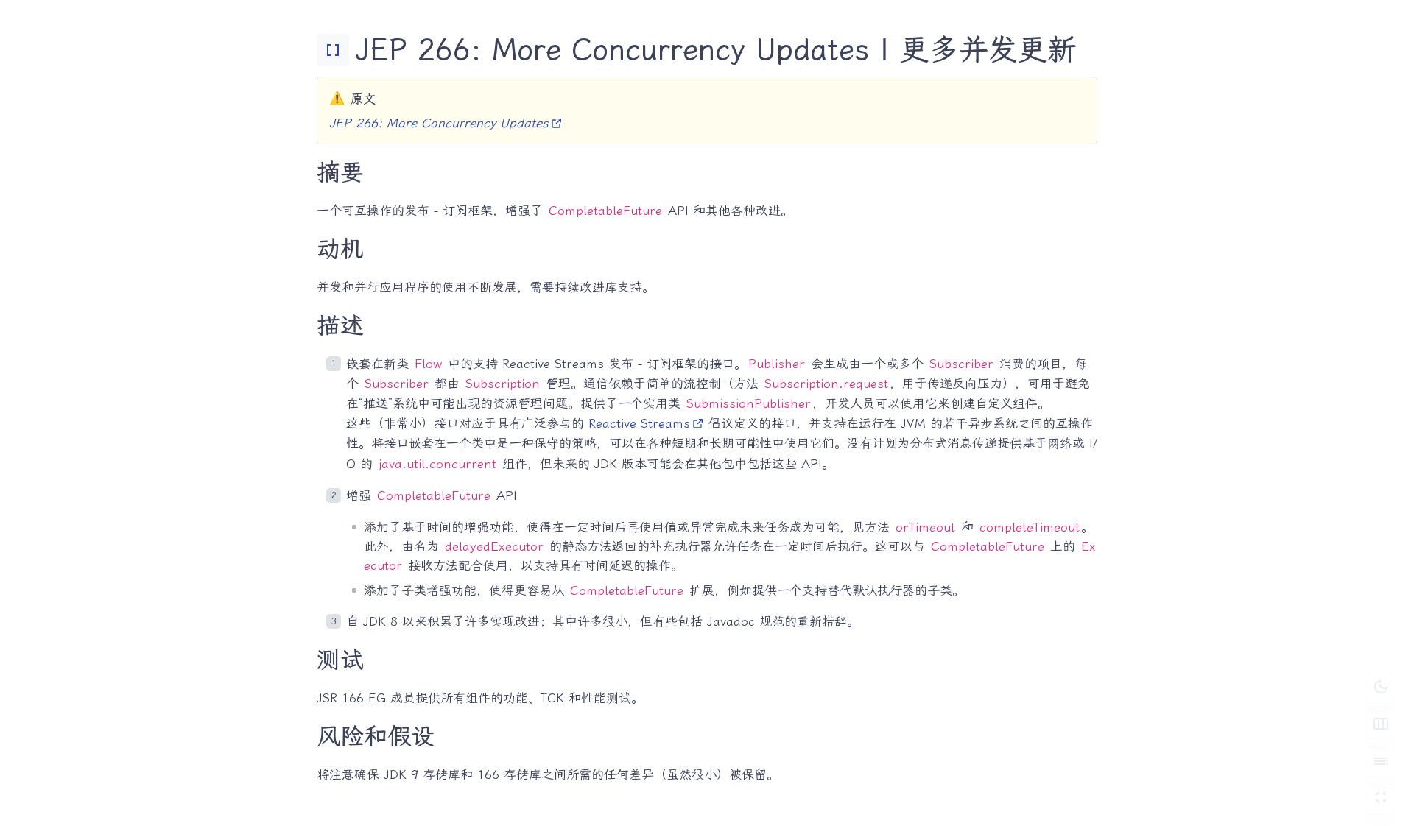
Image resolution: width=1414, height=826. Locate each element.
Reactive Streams (639, 423)
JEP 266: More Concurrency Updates (439, 123)
